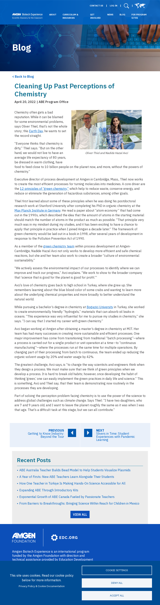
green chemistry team (58, 246)
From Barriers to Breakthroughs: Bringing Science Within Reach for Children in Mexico (79, 503)
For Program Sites (139, 16)
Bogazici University (100, 307)
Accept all (117, 595)
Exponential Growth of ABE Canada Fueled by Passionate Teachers (67, 497)
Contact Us (96, 6)
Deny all (117, 583)
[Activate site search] (126, 6)
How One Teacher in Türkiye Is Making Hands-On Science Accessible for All (72, 483)
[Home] (27, 16)
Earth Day (36, 131)
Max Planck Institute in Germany (37, 210)
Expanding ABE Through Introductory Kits (48, 490)
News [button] (110, 14)
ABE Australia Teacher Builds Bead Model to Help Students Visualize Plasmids (75, 470)
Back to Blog (24, 76)
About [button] (52, 14)
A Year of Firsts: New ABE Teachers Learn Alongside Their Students (66, 477)
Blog (122, 14)
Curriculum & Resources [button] (70, 16)
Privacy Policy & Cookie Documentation (42, 586)
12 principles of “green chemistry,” (44, 189)
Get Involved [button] (95, 16)
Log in (113, 6)
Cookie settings (117, 570)
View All (80, 514)
